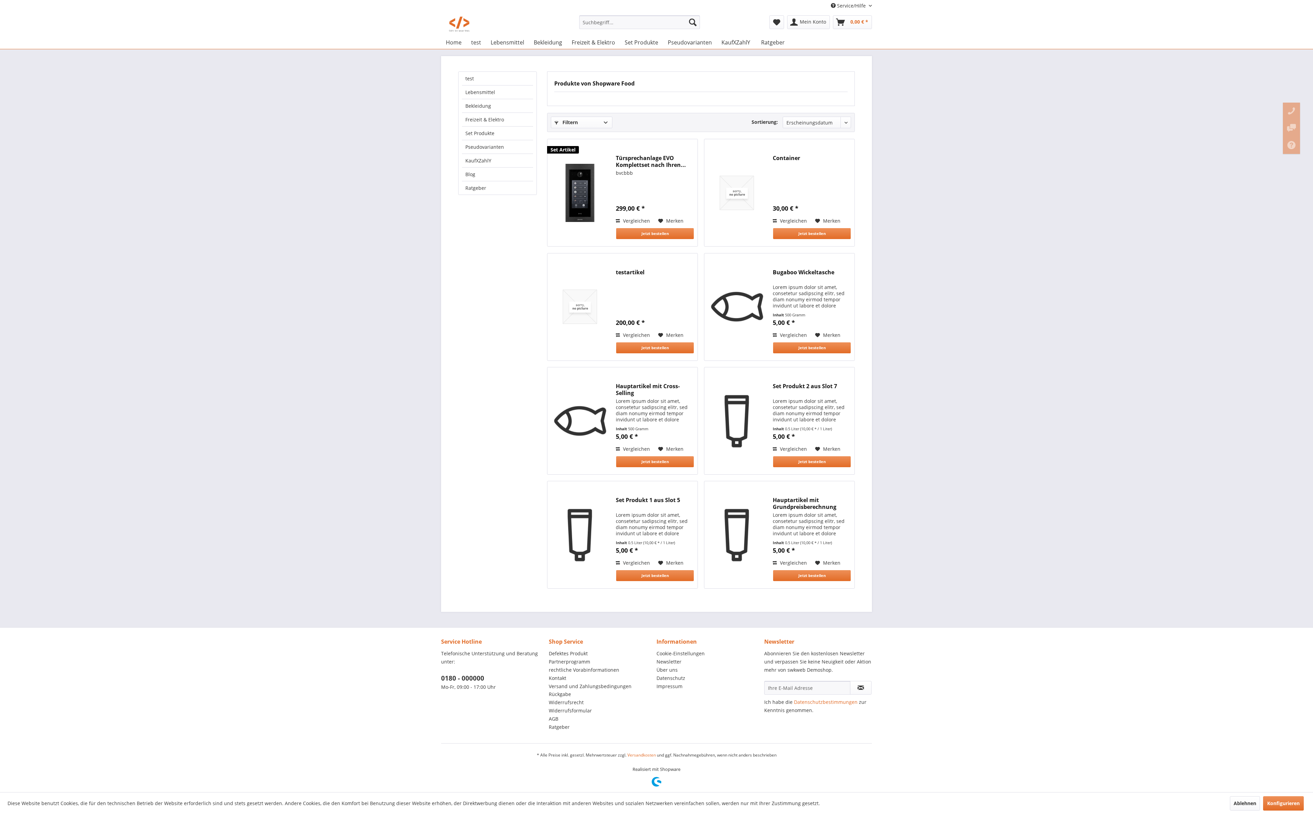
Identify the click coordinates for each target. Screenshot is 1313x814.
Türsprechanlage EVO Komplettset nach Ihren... (651, 161)
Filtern (569, 122)
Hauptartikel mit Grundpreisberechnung (804, 503)
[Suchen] (693, 22)
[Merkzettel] (776, 22)
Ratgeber (475, 188)
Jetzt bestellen (655, 233)
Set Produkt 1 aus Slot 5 (648, 500)
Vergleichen (636, 221)
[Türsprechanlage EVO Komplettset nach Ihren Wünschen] (580, 192)
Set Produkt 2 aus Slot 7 (805, 386)
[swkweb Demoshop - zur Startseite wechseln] (459, 23)
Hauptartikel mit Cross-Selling (648, 389)
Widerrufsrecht (566, 702)
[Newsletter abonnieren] (861, 688)
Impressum (669, 686)
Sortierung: (765, 122)
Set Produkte (479, 133)
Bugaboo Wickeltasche (803, 272)
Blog (470, 174)
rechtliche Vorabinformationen (584, 670)
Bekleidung (478, 106)
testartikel (630, 272)
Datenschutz (670, 678)
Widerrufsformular (570, 710)
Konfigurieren (1283, 803)
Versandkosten (641, 755)
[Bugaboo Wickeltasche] (737, 307)
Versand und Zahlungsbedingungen (590, 686)
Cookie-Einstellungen (680, 653)
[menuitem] (639, 22)
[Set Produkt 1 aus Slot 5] (580, 534)
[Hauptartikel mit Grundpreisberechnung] (737, 534)
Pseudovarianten (484, 147)
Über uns (667, 670)
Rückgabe (560, 694)
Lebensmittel (480, 92)
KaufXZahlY (478, 160)
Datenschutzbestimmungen (826, 702)
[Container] (737, 192)
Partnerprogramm (569, 661)
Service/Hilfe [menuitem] (851, 5)
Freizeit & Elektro (484, 119)
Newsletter (668, 661)
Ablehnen (1245, 803)
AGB (553, 718)
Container (786, 158)
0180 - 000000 (462, 678)
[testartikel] (580, 307)
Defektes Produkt (568, 653)
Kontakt (557, 678)
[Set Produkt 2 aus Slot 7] (737, 421)
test (469, 78)
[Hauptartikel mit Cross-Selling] (580, 421)
